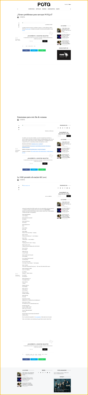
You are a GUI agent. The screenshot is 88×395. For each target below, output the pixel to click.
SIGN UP (45, 41)
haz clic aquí (28, 29)
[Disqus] (44, 75)
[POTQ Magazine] (44, 4)
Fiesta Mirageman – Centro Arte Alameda (37, 149)
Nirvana (36, 354)
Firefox (23, 30)
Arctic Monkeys (27, 354)
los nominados (38, 317)
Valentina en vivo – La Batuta (37, 143)
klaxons (31, 354)
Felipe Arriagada (23, 16)
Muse (33, 354)
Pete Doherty (39, 354)
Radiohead (46, 354)
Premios (43, 354)
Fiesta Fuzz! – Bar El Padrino (35, 146)
